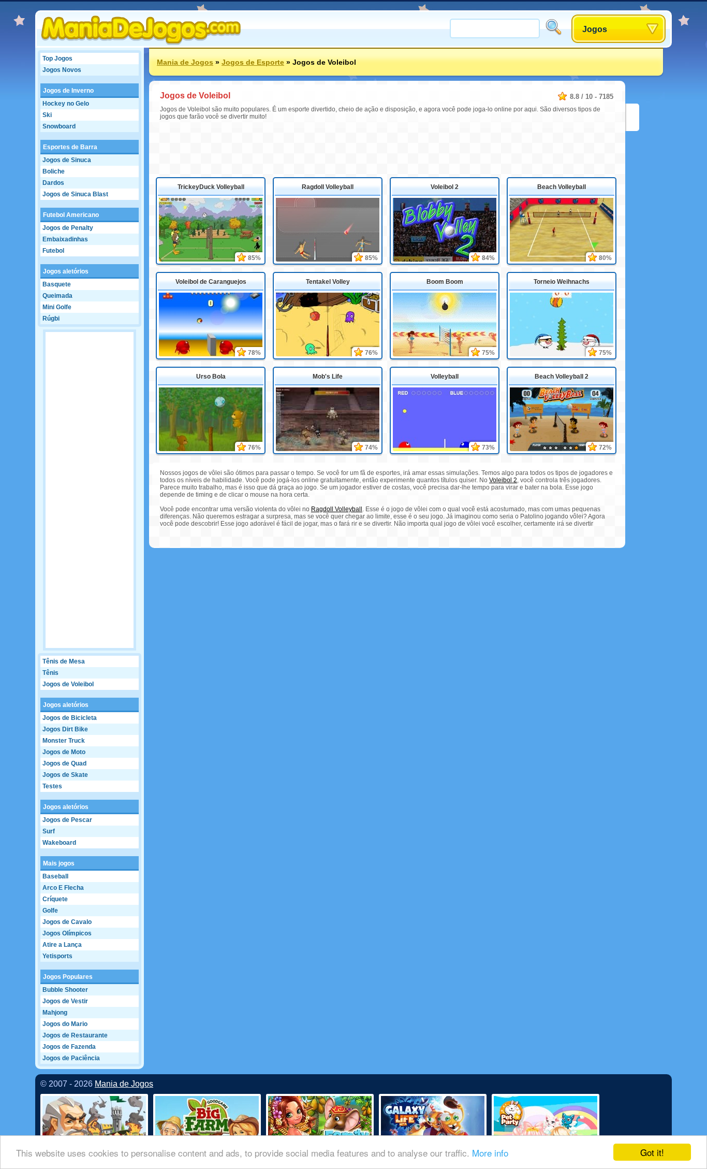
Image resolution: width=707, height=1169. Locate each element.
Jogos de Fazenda (69, 1046)
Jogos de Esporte (253, 62)
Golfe (50, 910)
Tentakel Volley (328, 281)
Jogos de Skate (65, 774)
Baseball (55, 876)
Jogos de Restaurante (75, 1035)
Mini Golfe (56, 307)
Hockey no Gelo (65, 103)
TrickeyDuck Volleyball (211, 187)
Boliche (53, 171)
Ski (47, 115)
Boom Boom (444, 281)
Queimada (57, 295)
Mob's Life (328, 376)
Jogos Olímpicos (67, 933)
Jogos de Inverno (68, 90)
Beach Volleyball (561, 187)
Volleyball (445, 376)
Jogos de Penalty (67, 228)
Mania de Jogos (185, 62)
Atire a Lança (62, 944)
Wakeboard (59, 842)
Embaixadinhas (65, 239)
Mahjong (54, 1012)
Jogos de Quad (64, 763)
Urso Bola (211, 376)
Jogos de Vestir (65, 1001)
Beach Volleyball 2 (561, 376)
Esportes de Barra (70, 147)
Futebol (53, 250)
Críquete (55, 899)
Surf (48, 831)
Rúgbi (51, 318)
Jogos (594, 29)
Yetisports (57, 956)
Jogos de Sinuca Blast (75, 194)
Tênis (50, 672)
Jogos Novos (61, 70)
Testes (52, 786)
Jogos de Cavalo (67, 922)
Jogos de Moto (63, 752)
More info (490, 1152)
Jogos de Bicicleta (69, 717)
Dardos (53, 182)
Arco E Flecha (63, 887)
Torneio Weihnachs (562, 281)
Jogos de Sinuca (66, 160)
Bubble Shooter (65, 989)
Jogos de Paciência (71, 1058)
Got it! (652, 1152)
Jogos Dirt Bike (65, 729)
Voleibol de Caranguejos (210, 281)
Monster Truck (63, 740)
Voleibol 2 (445, 187)
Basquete (56, 284)
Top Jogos (57, 58)
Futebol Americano (71, 215)
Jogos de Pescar (67, 820)
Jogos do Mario (64, 1024)
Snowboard (59, 126)
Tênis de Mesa (63, 661)
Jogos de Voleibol (68, 684)
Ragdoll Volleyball (328, 187)
